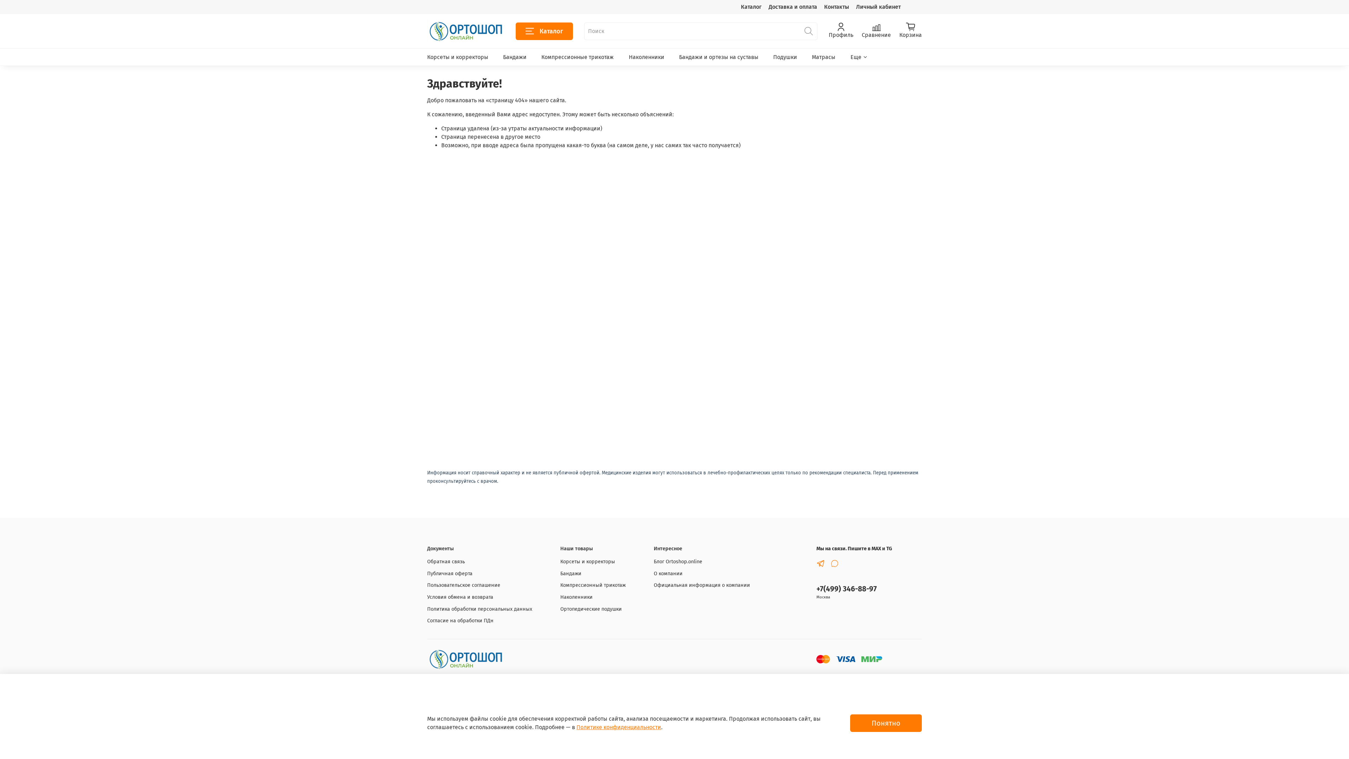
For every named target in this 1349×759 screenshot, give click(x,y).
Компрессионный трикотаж (593, 585)
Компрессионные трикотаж (577, 57)
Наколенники (646, 57)
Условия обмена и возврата (460, 597)
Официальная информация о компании (702, 585)
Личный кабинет (878, 7)
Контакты (836, 7)
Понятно (886, 723)
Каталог (751, 7)
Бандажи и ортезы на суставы (718, 57)
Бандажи (515, 57)
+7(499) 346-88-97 (846, 589)
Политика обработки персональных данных (479, 609)
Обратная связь (446, 562)
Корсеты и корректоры (457, 57)
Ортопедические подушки (591, 609)
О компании (668, 574)
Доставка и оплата (793, 7)
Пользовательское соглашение (463, 585)
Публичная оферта (450, 574)
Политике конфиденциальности (618, 727)
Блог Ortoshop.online (678, 562)
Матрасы (823, 57)
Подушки (785, 57)
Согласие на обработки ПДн (460, 621)
